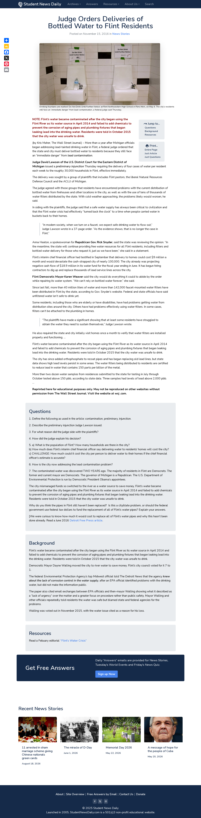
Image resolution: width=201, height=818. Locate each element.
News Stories (121, 34)
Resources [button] (110, 4)
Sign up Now (106, 674)
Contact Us (126, 794)
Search (149, 4)
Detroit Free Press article (86, 520)
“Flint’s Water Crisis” (73, 641)
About (59, 794)
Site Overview (75, 794)
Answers (92, 4)
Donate (140, 794)
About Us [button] (131, 4)
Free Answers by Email (102, 794)
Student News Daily (42, 4)
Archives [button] (73, 4)
